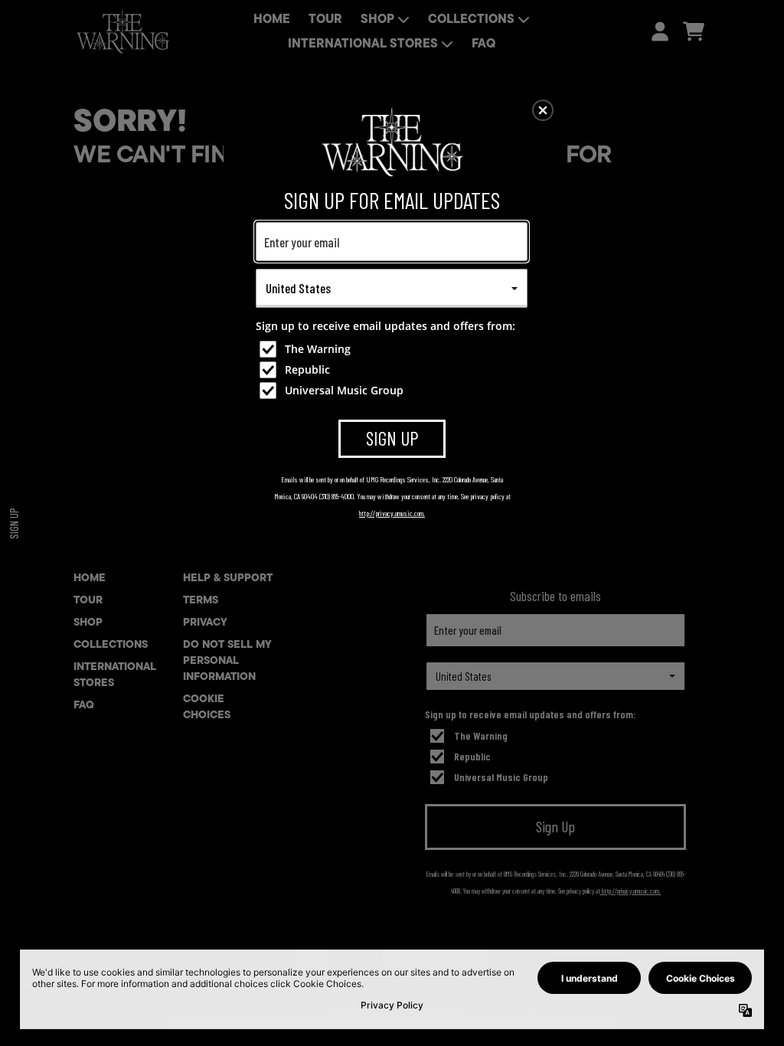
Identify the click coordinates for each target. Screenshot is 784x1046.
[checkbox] (394, 349)
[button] (543, 110)
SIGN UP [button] (392, 438)
